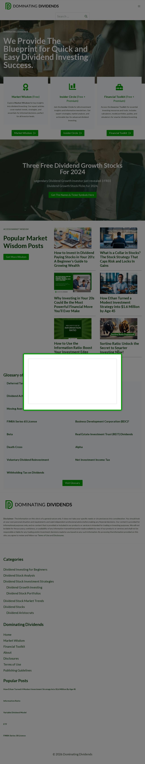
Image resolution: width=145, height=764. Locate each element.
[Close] (118, 351)
